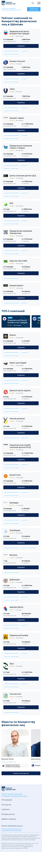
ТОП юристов (6, 805)
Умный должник (17, 418)
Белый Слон (15, 475)
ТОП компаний (7, 800)
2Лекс (12, 89)
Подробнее (21, 46)
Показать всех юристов (21, 773)
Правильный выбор (19, 635)
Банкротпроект (16, 285)
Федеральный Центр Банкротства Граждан (20, 32)
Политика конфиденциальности (12, 829)
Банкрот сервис (17, 118)
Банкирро (14, 502)
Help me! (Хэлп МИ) (18, 261)
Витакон (13, 555)
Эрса (12, 663)
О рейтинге (6, 809)
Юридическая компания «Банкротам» (21, 232)
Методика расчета (8, 814)
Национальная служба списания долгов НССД (20, 446)
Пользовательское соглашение (11, 830)
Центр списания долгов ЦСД (23, 175)
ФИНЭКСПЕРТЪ (16, 607)
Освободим (15, 530)
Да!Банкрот (15, 579)
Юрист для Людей (18, 363)
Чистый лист (15, 694)
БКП (11, 203)
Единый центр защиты (20, 390)
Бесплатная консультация (34, 9)
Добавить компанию (9, 819)
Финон (13, 335)
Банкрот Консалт (17, 61)
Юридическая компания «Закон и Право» (21, 146)
